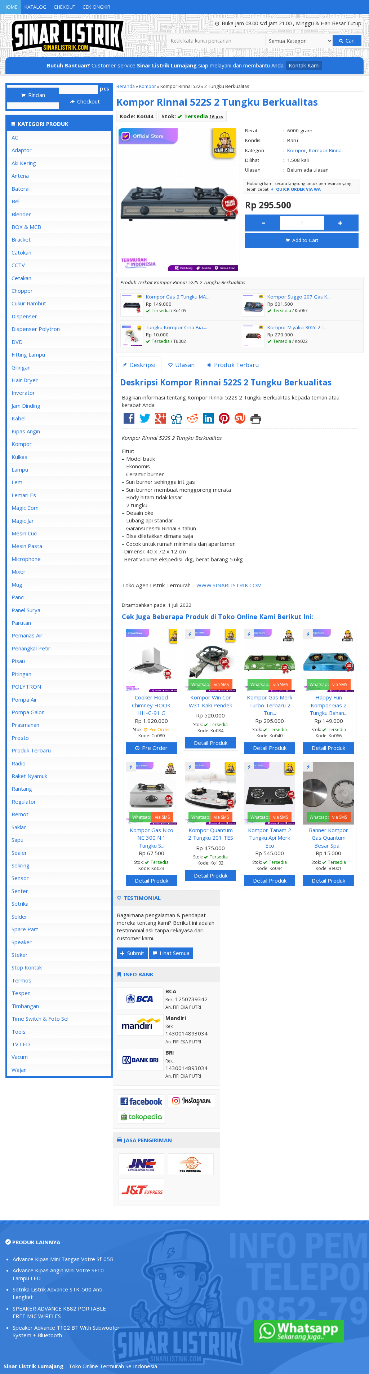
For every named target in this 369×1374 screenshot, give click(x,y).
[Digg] (176, 420)
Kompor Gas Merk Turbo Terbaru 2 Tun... (269, 705)
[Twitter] (145, 420)
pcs (104, 88)
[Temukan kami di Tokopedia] (141, 1116)
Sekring (21, 865)
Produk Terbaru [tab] (236, 365)
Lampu (20, 469)
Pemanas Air (27, 635)
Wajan (19, 1069)
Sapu (17, 839)
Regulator (24, 801)
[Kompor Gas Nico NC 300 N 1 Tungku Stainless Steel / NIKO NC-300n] (151, 792)
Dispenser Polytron (36, 328)
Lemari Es (24, 495)
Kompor (147, 86)
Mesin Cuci (24, 533)
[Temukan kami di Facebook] (141, 1100)
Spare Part (25, 929)
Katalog (35, 7)
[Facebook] (129, 420)
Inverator (23, 392)
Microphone (26, 558)
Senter (20, 890)
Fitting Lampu (28, 354)
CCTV (18, 265)
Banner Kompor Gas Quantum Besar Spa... (328, 837)
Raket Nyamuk (29, 775)
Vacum (20, 1056)
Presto (20, 737)
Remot (20, 814)
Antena (20, 175)
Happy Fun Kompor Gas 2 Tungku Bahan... (328, 705)
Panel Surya (26, 610)
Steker (20, 954)
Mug (17, 584)
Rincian (36, 94)
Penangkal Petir (31, 648)
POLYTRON (26, 686)
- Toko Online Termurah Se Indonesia (80, 1366)
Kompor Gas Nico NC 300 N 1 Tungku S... (151, 837)
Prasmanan (25, 724)
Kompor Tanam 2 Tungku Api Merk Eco (269, 837)
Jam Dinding (26, 405)
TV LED (21, 1044)
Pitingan (21, 673)
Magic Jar (23, 520)
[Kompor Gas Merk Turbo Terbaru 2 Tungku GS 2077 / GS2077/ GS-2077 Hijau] (269, 659)
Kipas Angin (26, 431)
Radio (19, 763)
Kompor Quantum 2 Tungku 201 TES (210, 833)
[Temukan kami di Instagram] (191, 1100)
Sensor (20, 878)
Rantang (22, 788)
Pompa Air (24, 699)
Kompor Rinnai (326, 150)
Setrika (20, 903)
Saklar (19, 827)
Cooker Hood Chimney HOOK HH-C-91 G (151, 705)
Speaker (22, 942)
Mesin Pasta (27, 545)
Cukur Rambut (29, 303)
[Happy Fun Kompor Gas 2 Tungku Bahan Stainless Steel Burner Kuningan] (328, 659)
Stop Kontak (27, 967)
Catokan (21, 252)
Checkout (88, 101)
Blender (21, 214)
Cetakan (21, 278)
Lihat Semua (174, 953)
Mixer (19, 571)
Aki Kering (24, 163)
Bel (15, 201)
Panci (18, 597)
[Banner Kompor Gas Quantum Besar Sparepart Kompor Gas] (328, 792)
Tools (19, 1031)
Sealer (19, 852)
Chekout (64, 7)
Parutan (21, 622)
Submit (135, 953)
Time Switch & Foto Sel (40, 1018)
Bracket (21, 239)
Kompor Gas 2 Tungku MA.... (178, 296)
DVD (17, 341)
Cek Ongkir (96, 7)
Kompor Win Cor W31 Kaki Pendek (210, 701)
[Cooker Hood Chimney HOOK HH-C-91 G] (151, 659)
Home (10, 7)
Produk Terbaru (31, 750)
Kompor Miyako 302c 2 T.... (298, 327)
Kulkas (19, 456)
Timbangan (25, 1005)
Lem (17, 482)
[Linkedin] (208, 420)
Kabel (19, 418)
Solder (19, 916)
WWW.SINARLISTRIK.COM (229, 585)
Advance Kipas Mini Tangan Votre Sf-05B (63, 1259)
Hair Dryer (25, 380)
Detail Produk (210, 742)
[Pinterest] (224, 420)
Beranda (125, 86)
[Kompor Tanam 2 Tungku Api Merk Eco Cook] (269, 792)
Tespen (21, 993)
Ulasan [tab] (184, 365)
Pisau (18, 660)
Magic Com (25, 507)
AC (15, 137)
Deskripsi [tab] (142, 365)
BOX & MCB (26, 226)
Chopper (22, 290)
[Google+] (161, 420)
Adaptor (22, 150)
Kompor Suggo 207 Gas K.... (299, 296)
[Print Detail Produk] (256, 420)
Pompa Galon (28, 712)
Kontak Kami (304, 65)
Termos (21, 980)
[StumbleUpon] (240, 420)
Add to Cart (304, 240)
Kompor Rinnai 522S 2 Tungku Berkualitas (217, 102)
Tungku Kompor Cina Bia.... (176, 327)
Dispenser (24, 316)
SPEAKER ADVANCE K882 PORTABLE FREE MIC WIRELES (59, 1312)
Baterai (21, 188)
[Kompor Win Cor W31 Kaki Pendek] (210, 659)
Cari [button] (349, 40)
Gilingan (21, 367)
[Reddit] (192, 420)
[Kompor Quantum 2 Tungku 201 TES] (210, 792)
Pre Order (154, 747)
